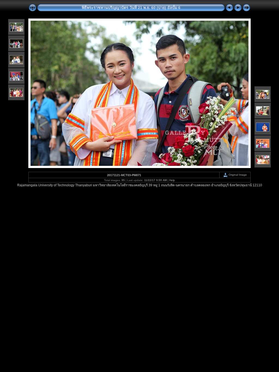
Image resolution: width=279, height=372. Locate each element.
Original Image (237, 174)
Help (172, 180)
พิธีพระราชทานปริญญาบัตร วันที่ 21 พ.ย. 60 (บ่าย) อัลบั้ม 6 (131, 7)
